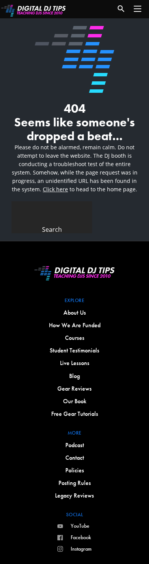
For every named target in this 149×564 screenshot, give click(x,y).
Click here (55, 189)
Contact (74, 458)
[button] (137, 9)
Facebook (81, 537)
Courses (74, 338)
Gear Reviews (74, 389)
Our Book (74, 401)
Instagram (81, 548)
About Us (74, 313)
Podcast (74, 445)
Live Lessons (74, 363)
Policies (74, 470)
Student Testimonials (74, 350)
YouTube (80, 525)
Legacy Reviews (74, 495)
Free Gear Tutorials (74, 414)
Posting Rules (74, 483)
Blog (74, 376)
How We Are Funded (74, 325)
